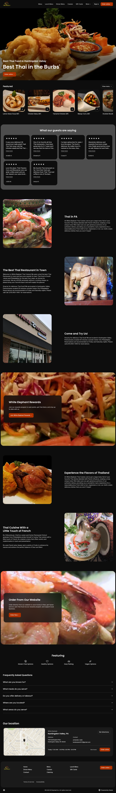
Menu (40, 4)
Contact (26, 772)
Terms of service (28, 782)
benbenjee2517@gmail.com (81, 742)
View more (9, 151)
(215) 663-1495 (77, 740)
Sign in (96, 4)
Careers (70, 4)
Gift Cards (79, 4)
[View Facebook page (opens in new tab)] (4, 790)
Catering (50, 772)
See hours (93, 749)
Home (25, 767)
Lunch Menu (49, 4)
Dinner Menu (60, 4)
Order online (105, 750)
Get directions (104, 732)
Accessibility (40, 782)
